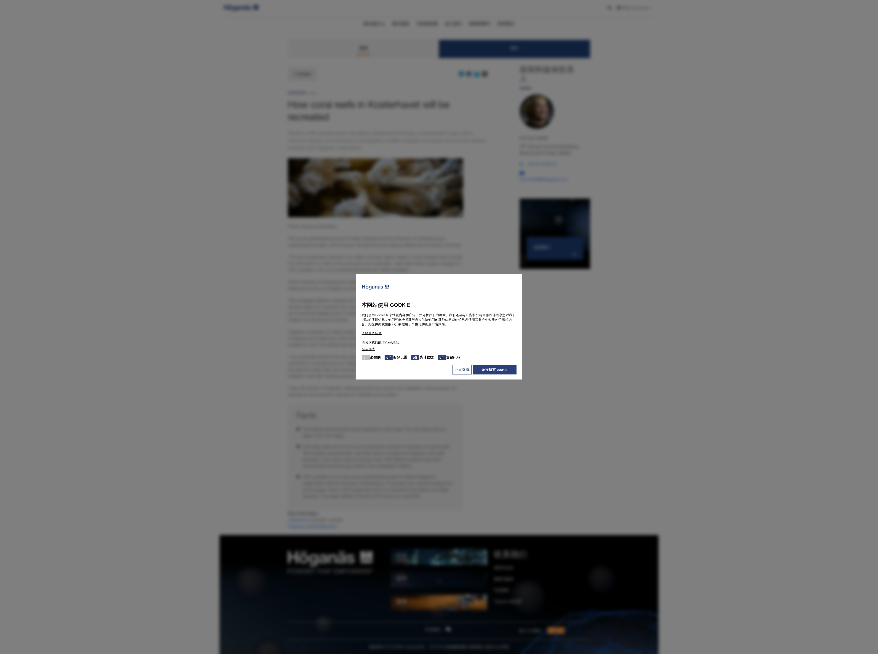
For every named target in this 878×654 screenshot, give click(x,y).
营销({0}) (453, 357)
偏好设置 (400, 357)
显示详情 (368, 349)
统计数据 (427, 357)
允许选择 (462, 369)
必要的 (375, 357)
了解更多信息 (372, 333)
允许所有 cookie (495, 369)
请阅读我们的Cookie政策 (380, 342)
